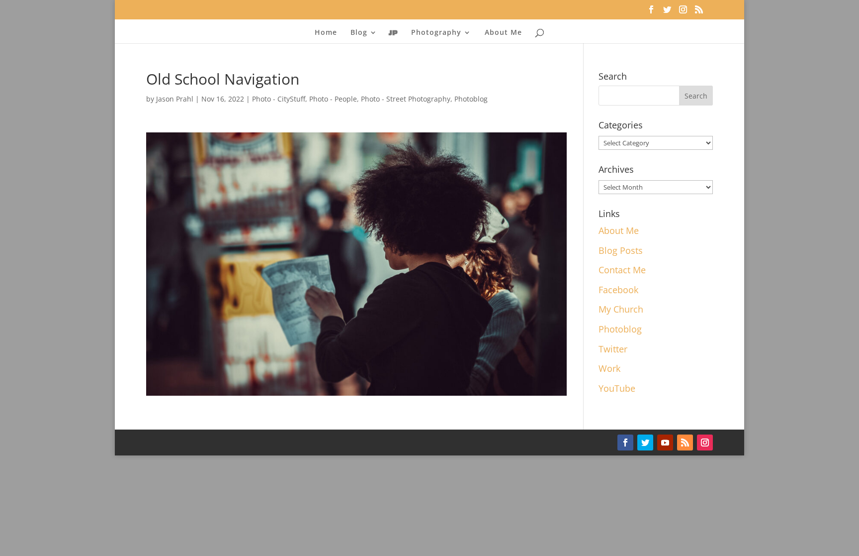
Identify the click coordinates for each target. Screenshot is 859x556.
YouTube (617, 388)
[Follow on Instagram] (705, 442)
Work (609, 368)
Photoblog (471, 99)
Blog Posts (621, 250)
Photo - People (333, 99)
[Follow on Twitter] (645, 442)
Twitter (613, 349)
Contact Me (622, 270)
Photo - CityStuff (278, 99)
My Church (621, 309)
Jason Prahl (174, 99)
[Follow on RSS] (685, 442)
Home (326, 33)
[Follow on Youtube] (665, 442)
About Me (503, 33)
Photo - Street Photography (405, 99)
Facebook (618, 290)
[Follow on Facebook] (625, 442)
